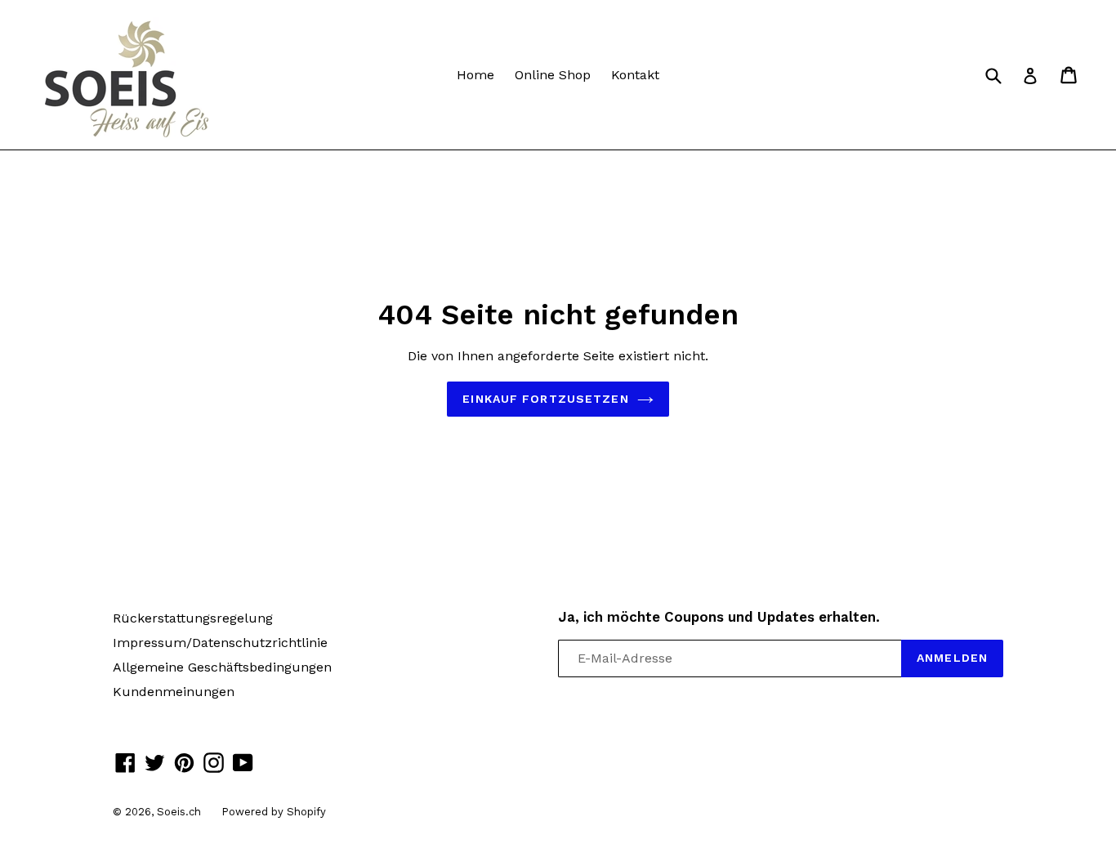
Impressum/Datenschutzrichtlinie (220, 642)
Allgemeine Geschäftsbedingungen (222, 667)
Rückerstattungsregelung (193, 618)
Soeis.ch (179, 812)
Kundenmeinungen (173, 691)
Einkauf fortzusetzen (545, 398)
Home (475, 75)
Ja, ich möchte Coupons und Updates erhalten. (719, 617)
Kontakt (635, 75)
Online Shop (553, 75)
